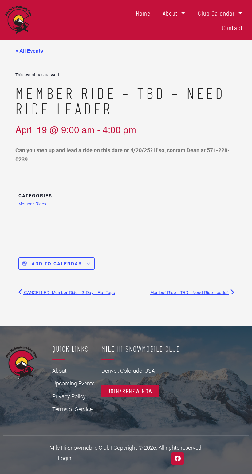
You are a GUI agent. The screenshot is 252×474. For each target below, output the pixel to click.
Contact (232, 27)
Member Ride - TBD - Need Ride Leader (189, 292)
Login (64, 458)
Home (143, 13)
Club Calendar (216, 13)
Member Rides (32, 204)
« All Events (29, 50)
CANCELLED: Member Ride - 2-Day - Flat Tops (69, 292)
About (170, 13)
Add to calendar (57, 263)
